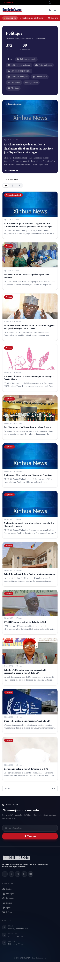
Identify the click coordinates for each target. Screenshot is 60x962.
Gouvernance (41, 77)
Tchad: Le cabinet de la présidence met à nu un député (30, 574)
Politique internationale (20, 65)
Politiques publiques (19, 77)
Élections (14, 88)
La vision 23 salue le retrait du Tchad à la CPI (26, 769)
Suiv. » (52, 788)
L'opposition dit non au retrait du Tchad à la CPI (27, 721)
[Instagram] (17, 874)
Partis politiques (45, 65)
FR (56, 2)
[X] (11, 874)
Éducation (10, 898)
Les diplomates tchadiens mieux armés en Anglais (27, 427)
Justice (9, 889)
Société (9, 903)
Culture (9, 912)
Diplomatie (33, 82)
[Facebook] (5, 874)
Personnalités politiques (20, 71)
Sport (8, 907)
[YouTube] (30, 874)
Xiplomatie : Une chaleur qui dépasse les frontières (28, 475)
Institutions (15, 82)
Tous (10, 59)
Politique (10, 894)
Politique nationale (28, 59)
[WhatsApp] (24, 874)
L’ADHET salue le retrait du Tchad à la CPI (25, 622)
